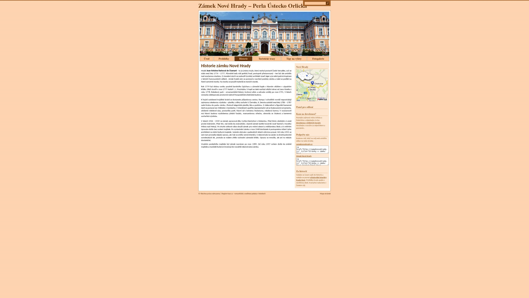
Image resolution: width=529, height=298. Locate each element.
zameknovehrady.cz (304, 144)
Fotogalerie (318, 58)
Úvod (206, 58)
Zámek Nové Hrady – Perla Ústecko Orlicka (252, 5)
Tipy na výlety (294, 58)
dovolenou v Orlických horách (308, 123)
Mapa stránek (325, 194)
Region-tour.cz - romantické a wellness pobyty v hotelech (243, 194)
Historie (243, 58)
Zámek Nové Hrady (304, 156)
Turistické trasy (267, 58)
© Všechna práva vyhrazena (209, 194)
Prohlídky (224, 58)
